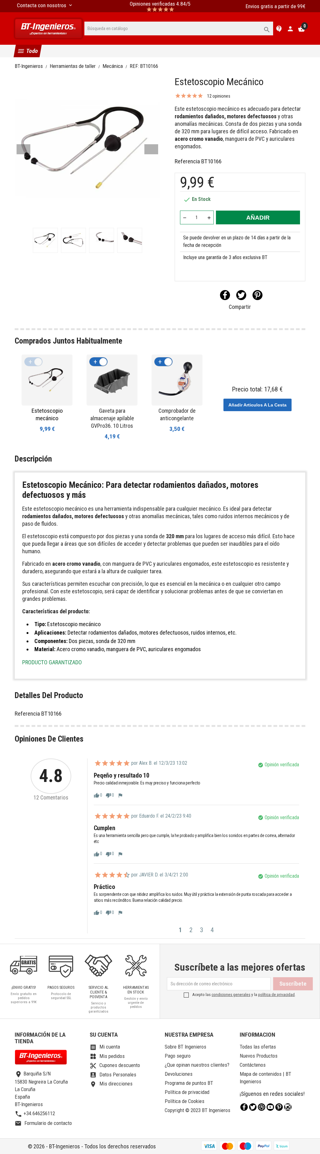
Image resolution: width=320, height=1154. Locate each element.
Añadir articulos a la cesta (257, 404)
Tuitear (241, 295)
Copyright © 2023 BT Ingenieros (197, 1110)
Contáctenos (253, 1065)
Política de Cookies (184, 1101)
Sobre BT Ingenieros (185, 1047)
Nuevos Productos (259, 1056)
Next (151, 149)
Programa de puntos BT (189, 1083)
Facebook (244, 1107)
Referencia (187, 161)
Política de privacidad (187, 1092)
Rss (261, 1107)
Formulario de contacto (43, 1123)
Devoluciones (178, 1074)
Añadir (258, 217)
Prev (23, 149)
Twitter (253, 1107)
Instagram (288, 1107)
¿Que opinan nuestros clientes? (197, 1065)
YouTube (270, 1107)
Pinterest (257, 295)
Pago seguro (178, 1056)
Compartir (225, 295)
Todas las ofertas (258, 1047)
